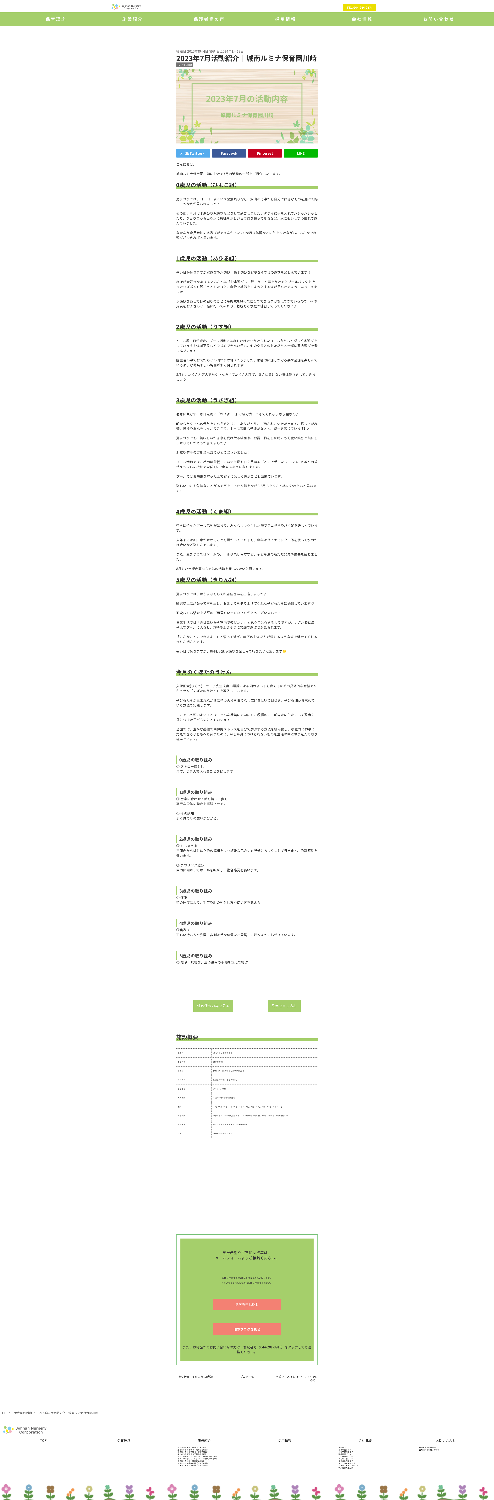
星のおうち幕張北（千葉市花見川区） (193, 1450)
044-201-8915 (219, 1089)
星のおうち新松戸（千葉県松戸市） (192, 1454)
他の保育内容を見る (213, 1005)
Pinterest (265, 153)
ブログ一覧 (247, 1377)
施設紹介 (204, 1440)
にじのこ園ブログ (345, 1461)
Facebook (229, 153)
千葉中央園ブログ (345, 1452)
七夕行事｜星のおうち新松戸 (195, 1377)
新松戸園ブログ (344, 1454)
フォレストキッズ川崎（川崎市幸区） (193, 1465)
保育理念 (124, 1440)
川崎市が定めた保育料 (223, 1133)
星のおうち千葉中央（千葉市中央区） (193, 1452)
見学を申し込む (284, 1005)
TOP (43, 1440)
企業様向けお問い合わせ (429, 1450)
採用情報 (285, 1440)
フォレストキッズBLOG (348, 1465)
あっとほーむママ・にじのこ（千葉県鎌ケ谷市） (198, 1458)
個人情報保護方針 (345, 1467)
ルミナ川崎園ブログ (346, 1463)
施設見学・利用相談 (427, 1447)
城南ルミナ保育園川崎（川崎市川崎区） (194, 1463)
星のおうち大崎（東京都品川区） (191, 1461)
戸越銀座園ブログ (345, 1456)
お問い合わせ (446, 1440)
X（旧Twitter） (193, 153)
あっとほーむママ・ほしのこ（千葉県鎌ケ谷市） (198, 1456)
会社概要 (365, 1440)
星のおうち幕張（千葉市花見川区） (192, 1447)
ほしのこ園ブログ (345, 1458)
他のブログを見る (247, 1329)
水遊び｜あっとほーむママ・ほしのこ (297, 1378)
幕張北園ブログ (344, 1450)
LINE (301, 153)
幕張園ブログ (343, 1447)
